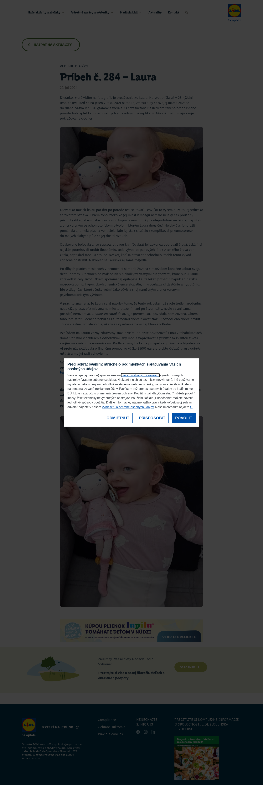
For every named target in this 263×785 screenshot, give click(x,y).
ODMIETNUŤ (117, 418)
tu (191, 407)
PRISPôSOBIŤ (152, 418)
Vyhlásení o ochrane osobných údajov (128, 407)
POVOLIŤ (183, 418)
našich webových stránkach (140, 375)
